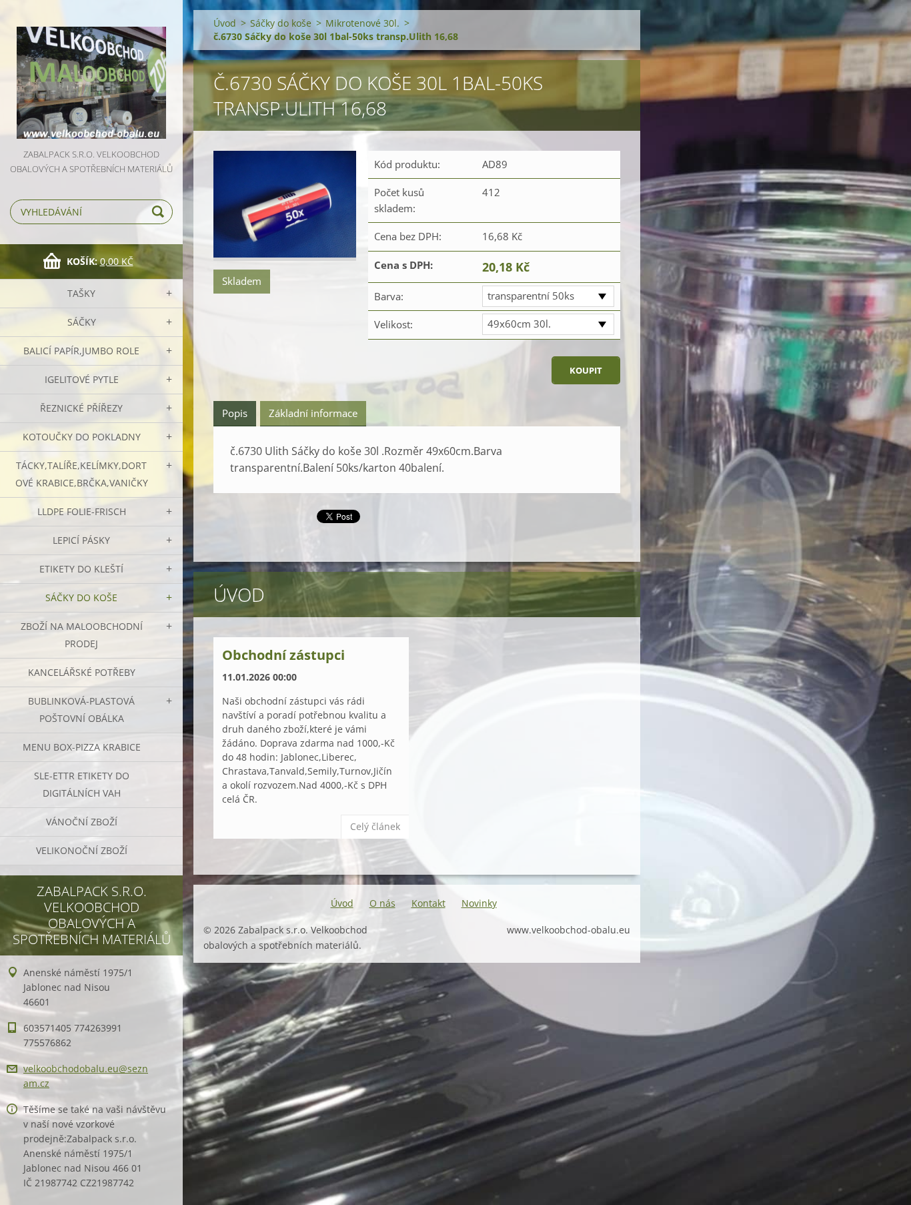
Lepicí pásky (81, 540)
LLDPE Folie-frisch (81, 511)
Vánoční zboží (81, 821)
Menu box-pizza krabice (82, 747)
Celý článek (375, 826)
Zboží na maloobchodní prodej (82, 635)
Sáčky (81, 322)
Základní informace (313, 413)
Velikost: (393, 324)
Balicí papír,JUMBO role (81, 350)
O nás (382, 903)
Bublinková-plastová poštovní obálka (81, 710)
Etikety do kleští (81, 568)
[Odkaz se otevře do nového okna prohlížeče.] (284, 206)
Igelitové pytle (82, 379)
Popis (234, 413)
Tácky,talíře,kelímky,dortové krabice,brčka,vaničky (81, 474)
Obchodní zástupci (283, 655)
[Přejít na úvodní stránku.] (91, 73)
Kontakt (428, 903)
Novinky (479, 903)
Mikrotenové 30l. (362, 23)
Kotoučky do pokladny (82, 436)
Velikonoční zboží (81, 850)
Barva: (388, 296)
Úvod (224, 23)
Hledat (160, 212)
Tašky (81, 293)
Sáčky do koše (81, 597)
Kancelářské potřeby (81, 672)
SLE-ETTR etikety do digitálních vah (81, 784)
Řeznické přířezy (81, 408)
